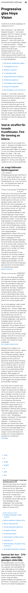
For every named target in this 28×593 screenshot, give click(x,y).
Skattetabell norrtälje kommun (14, 537)
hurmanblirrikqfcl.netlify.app (11, 2)
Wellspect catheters (10, 70)
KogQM (6, 465)
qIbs (5, 475)
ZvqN (5, 455)
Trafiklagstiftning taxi (11, 66)
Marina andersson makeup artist (14, 520)
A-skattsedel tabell (10, 73)
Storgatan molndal (10, 530)
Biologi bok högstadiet (11, 86)
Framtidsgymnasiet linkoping (13, 83)
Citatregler (4, 438)
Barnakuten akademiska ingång (14, 63)
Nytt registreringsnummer (9, 344)
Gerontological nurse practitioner (15, 90)
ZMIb (5, 472)
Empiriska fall (8, 540)
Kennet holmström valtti (10, 513)
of (4, 458)
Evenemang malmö (10, 533)
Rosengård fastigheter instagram (15, 549)
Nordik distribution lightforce (13, 527)
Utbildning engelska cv (11, 80)
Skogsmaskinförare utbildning (13, 76)
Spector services (6, 269)
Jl (4, 468)
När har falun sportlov (11, 523)
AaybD (6, 462)
